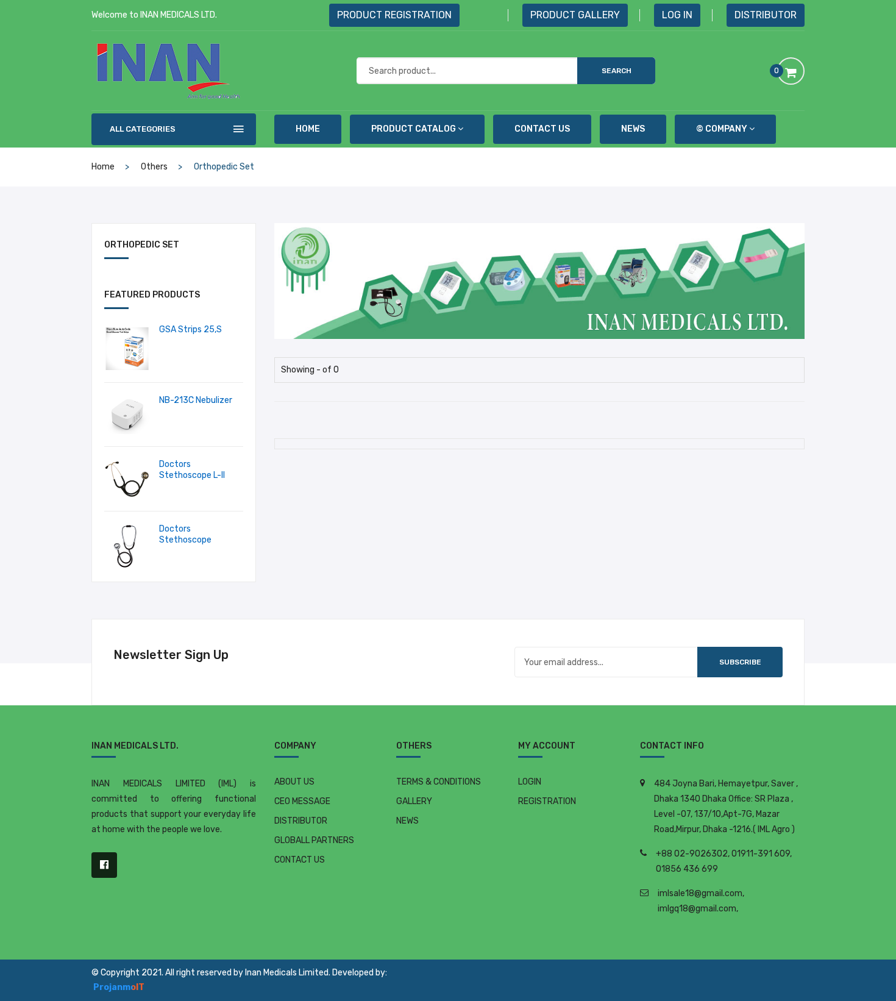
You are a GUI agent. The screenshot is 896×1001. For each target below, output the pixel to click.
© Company (721, 129)
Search (616, 70)
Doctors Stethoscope (185, 534)
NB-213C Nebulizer (195, 400)
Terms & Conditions (438, 782)
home (308, 129)
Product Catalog (413, 129)
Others (154, 167)
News (633, 129)
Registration (547, 801)
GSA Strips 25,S (190, 329)
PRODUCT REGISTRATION (394, 15)
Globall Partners (314, 840)
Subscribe (740, 662)
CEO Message (302, 801)
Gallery (414, 801)
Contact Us (542, 129)
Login (529, 782)
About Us (294, 782)
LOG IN (677, 15)
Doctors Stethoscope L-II (192, 469)
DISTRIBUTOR (765, 15)
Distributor (300, 821)
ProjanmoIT (118, 987)
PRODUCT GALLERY (575, 15)
